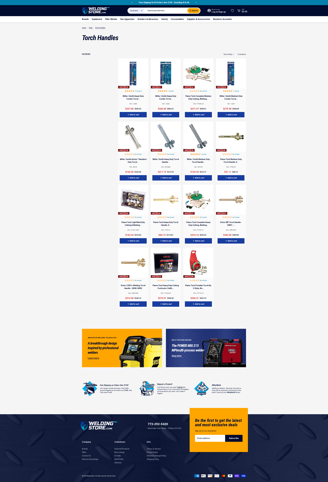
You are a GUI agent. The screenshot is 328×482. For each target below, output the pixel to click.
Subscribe (234, 438)
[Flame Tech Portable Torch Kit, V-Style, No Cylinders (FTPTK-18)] (198, 263)
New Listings (119, 452)
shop (90, 28)
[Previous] (132, 2)
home (84, 28)
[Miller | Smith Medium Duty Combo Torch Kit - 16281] (231, 73)
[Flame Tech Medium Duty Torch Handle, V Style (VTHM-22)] (231, 136)
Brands (85, 449)
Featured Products (121, 449)
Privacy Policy (152, 452)
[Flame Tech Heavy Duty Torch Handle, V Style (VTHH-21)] (166, 200)
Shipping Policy (153, 459)
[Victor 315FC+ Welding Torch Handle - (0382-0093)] (133, 263)
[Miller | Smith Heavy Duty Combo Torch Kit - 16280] (133, 73)
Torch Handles (100, 28)
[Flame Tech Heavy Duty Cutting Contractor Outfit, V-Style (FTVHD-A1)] (166, 263)
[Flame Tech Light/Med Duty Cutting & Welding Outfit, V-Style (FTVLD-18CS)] (133, 200)
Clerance (118, 463)
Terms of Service (154, 449)
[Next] (196, 2)
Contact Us (86, 456)
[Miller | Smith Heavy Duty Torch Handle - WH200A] (166, 136)
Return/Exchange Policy (156, 456)
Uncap (113, 476)
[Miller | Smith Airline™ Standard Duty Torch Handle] (133, 136)
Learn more (93, 358)
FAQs (84, 452)
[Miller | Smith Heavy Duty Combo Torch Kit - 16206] (166, 73)
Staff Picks (118, 459)
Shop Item (176, 356)
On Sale (117, 456)
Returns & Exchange (90, 459)
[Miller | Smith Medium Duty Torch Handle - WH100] (198, 136)
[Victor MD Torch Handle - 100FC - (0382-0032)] (231, 200)
